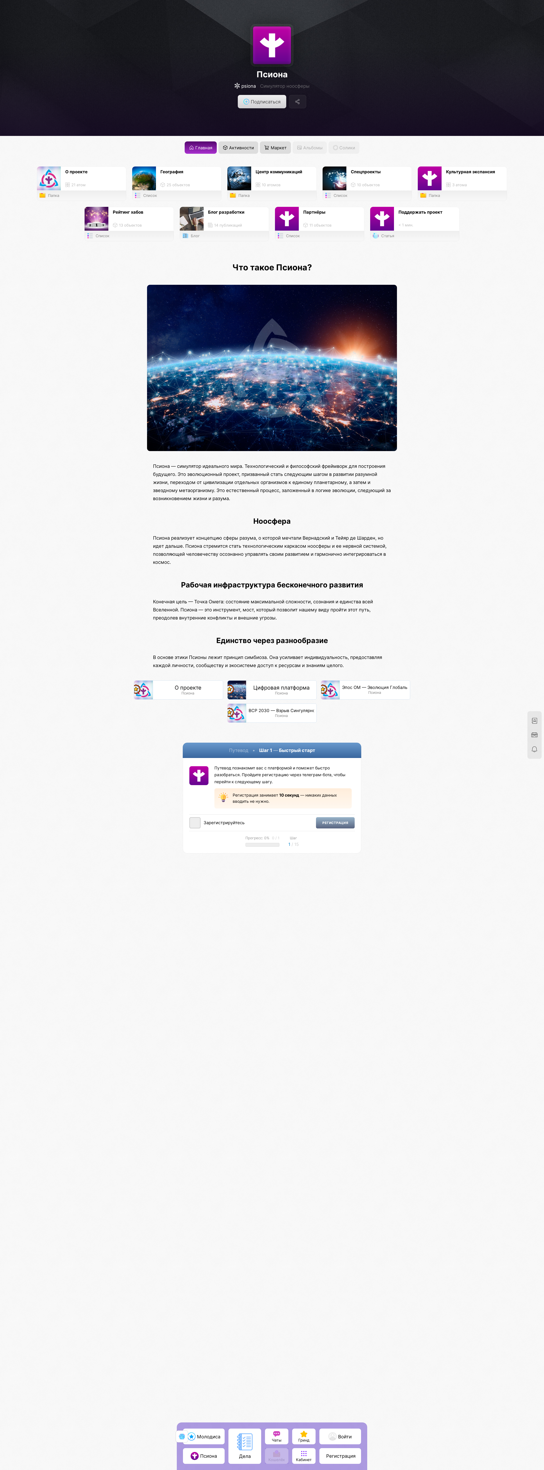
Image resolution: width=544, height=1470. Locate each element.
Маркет (278, 147)
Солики (346, 147)
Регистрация (335, 823)
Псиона (272, 74)
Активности (241, 147)
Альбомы (312, 147)
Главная (203, 147)
